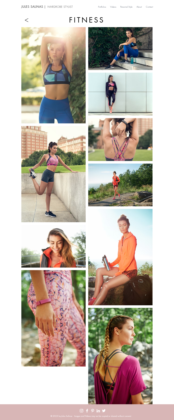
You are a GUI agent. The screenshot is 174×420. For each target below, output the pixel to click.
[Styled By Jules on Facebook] (87, 410)
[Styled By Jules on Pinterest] (92, 410)
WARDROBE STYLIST (60, 7)
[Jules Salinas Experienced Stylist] (98, 410)
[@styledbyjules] (81, 410)
